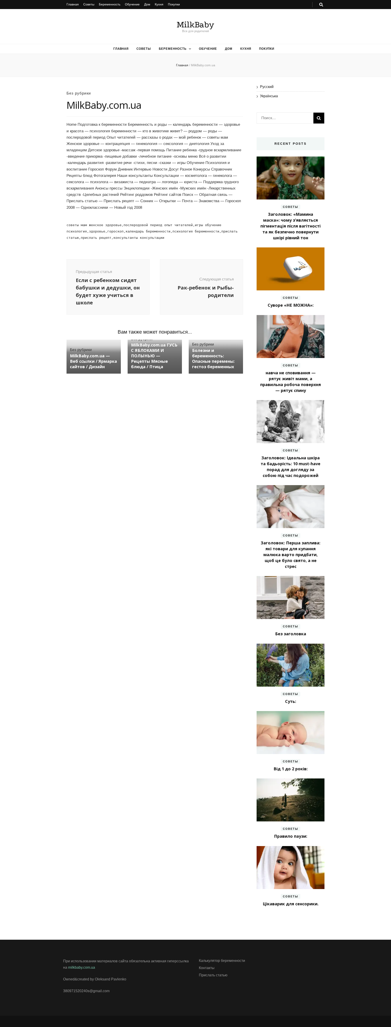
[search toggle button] (321, 5)
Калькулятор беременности (222, 961)
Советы (88, 4)
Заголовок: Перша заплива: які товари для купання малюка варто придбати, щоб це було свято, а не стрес (290, 554)
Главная (73, 4)
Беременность (109, 4)
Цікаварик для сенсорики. (291, 903)
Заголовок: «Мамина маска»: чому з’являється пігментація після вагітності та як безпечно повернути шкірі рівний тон (290, 225)
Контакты (207, 968)
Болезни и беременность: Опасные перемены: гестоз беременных (213, 358)
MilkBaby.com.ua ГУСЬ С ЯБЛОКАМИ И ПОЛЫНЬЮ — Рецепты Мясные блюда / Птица (154, 355)
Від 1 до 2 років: (291, 768)
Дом (147, 4)
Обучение (132, 4)
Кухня (159, 4)
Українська (269, 96)
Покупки (174, 4)
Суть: (290, 701)
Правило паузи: (290, 836)
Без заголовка (290, 633)
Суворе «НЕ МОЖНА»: (291, 305)
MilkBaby (195, 25)
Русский (267, 87)
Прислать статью (213, 975)
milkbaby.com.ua (81, 967)
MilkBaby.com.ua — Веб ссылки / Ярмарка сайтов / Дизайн (93, 361)
